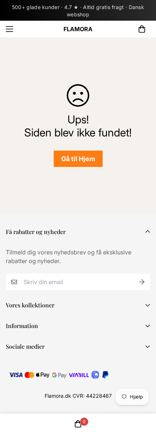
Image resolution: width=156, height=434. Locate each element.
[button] (142, 29)
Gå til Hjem (78, 159)
